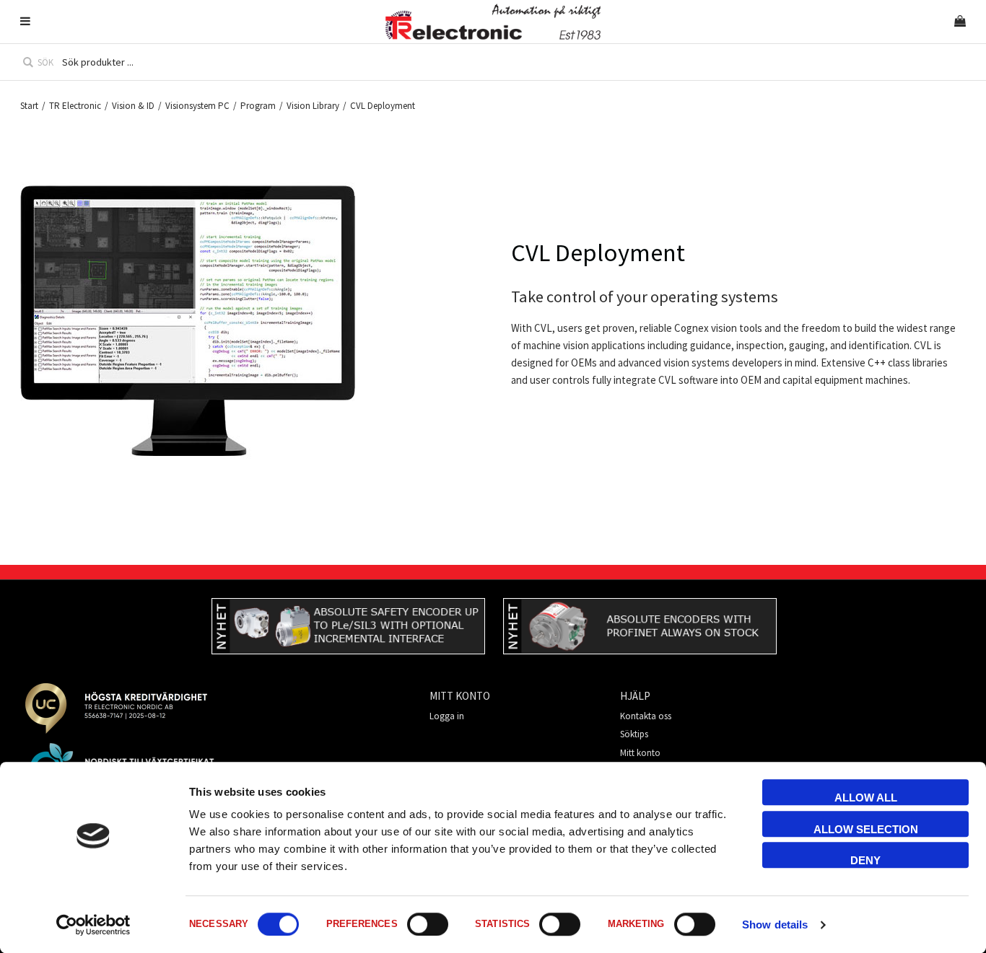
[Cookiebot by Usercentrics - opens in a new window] (93, 925)
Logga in (446, 716)
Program (258, 106)
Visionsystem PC (197, 106)
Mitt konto (640, 753)
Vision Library (313, 106)
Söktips (634, 734)
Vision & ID (133, 106)
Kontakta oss (645, 716)
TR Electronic (75, 106)
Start (29, 106)
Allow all (865, 797)
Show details (775, 924)
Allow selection (865, 829)
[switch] (427, 924)
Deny (865, 860)
